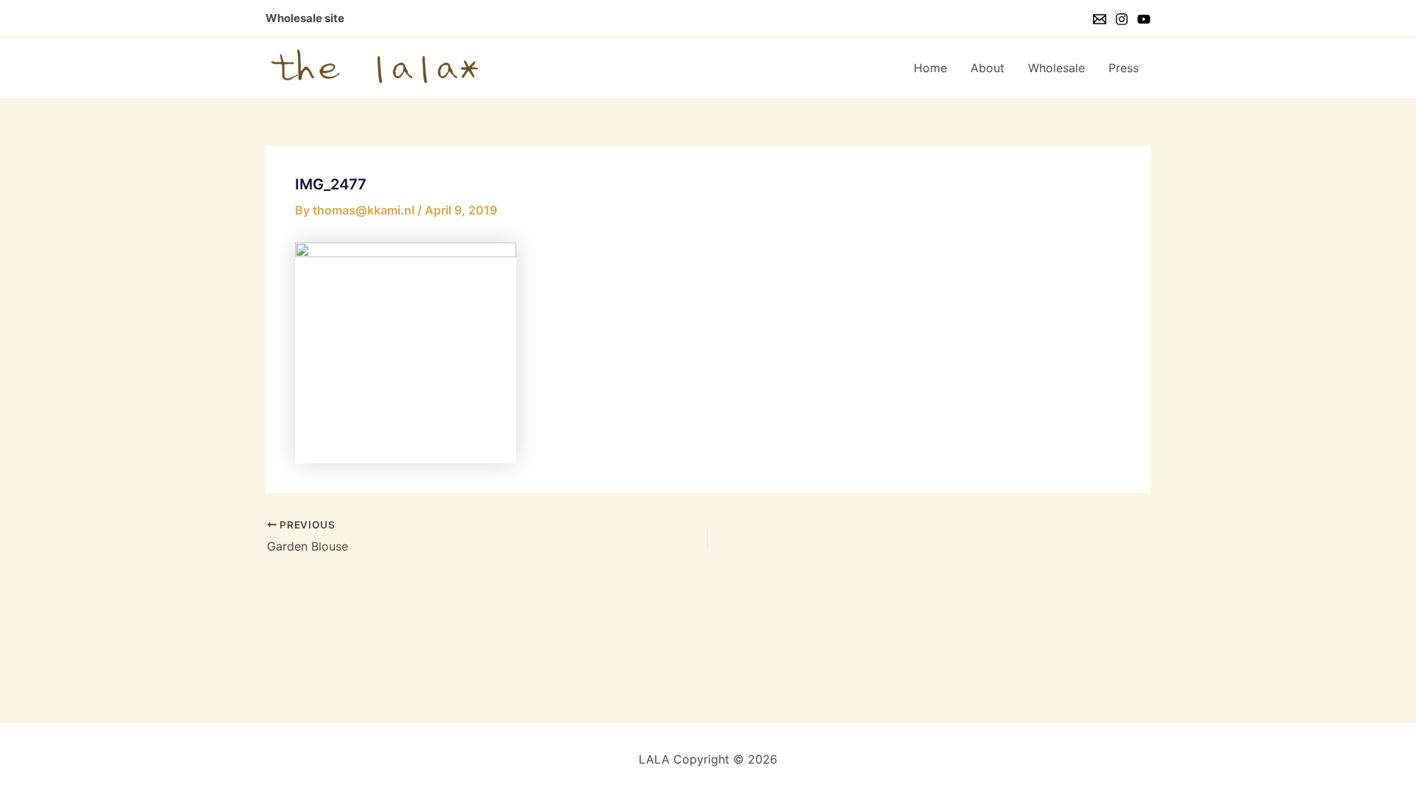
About (987, 67)
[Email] (1099, 19)
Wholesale (1056, 67)
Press (1123, 67)
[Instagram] (1121, 19)
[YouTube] (1143, 19)
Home (930, 67)
